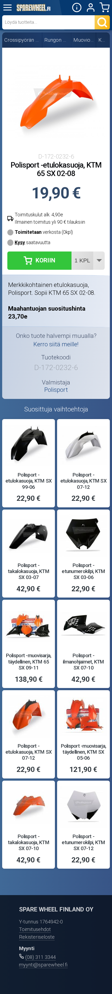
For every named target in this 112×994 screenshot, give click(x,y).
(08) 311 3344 (40, 957)
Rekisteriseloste (37, 937)
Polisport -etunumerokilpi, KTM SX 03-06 (83, 571)
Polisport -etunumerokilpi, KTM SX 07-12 (83, 843)
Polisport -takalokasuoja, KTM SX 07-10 (28, 843)
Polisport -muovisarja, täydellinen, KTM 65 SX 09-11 (28, 662)
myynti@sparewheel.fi (43, 965)
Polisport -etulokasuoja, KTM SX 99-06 (28, 481)
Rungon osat (56, 40)
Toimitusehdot (35, 929)
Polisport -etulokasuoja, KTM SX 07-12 (83, 481)
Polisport (56, 390)
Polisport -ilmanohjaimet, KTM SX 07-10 (83, 662)
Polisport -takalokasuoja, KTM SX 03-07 (28, 571)
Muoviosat (83, 40)
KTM (103, 40)
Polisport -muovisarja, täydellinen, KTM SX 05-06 (83, 752)
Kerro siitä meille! (56, 344)
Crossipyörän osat (22, 40)
